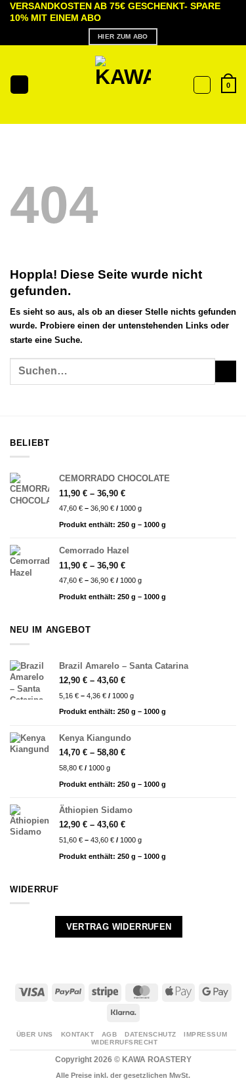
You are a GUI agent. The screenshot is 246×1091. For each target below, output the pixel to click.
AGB (109, 1034)
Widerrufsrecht (124, 1042)
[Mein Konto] (202, 85)
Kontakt (77, 1034)
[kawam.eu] (123, 85)
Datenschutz (150, 1034)
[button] (19, 84)
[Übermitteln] (225, 371)
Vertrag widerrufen (119, 927)
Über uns (34, 1034)
